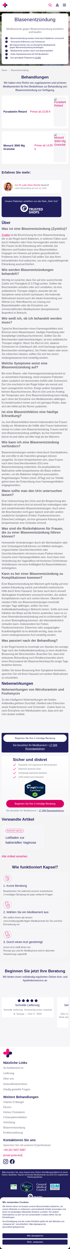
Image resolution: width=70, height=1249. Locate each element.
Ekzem (7, 1107)
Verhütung (9, 1122)
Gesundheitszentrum (15, 1084)
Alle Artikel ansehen (14, 856)
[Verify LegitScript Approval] (35, 788)
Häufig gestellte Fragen (16, 1089)
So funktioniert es (13, 1067)
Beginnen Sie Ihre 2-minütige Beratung (35, 738)
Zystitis (6, 235)
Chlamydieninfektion (15, 1117)
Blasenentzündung (19, 70)
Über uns (8, 1078)
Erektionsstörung (13, 1132)
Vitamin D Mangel (13, 1102)
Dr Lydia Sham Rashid (29, 185)
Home (4, 70)
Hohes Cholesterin (14, 1112)
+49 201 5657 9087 (14, 1150)
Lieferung (8, 1073)
